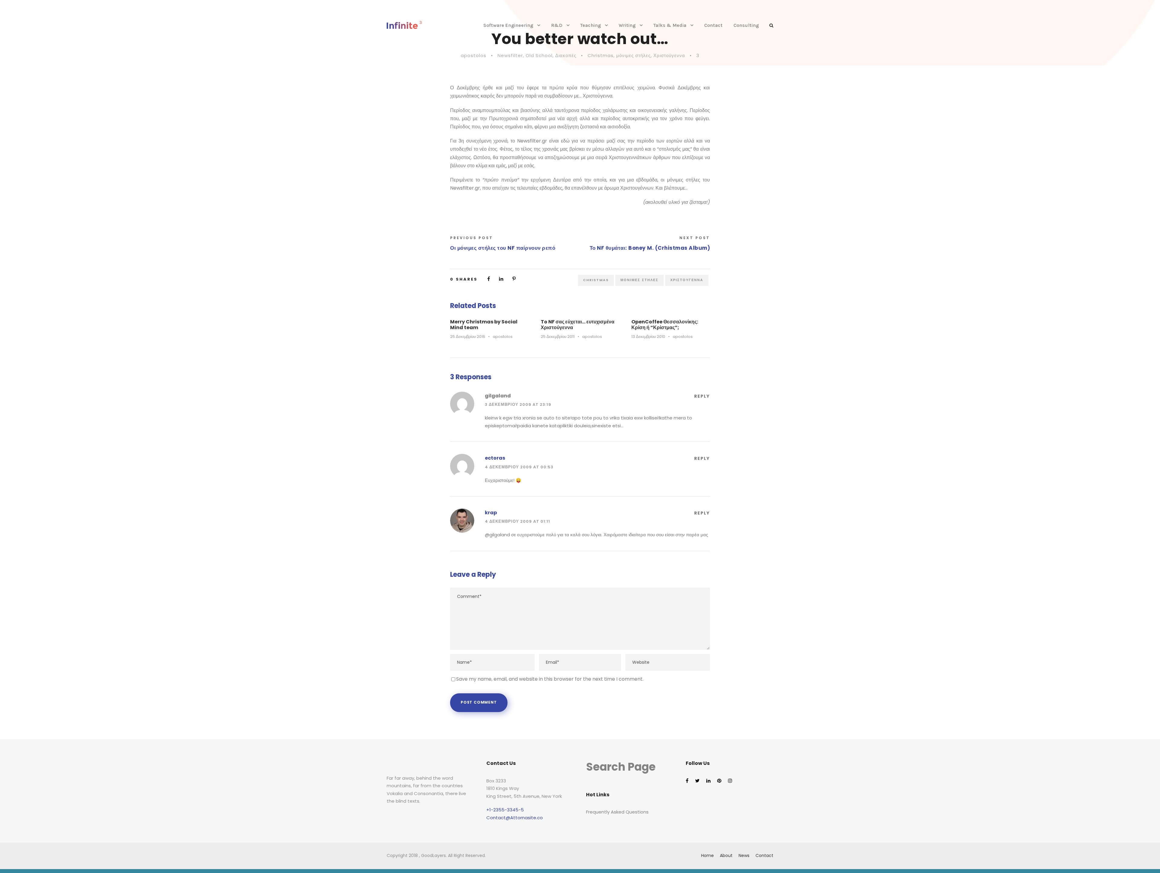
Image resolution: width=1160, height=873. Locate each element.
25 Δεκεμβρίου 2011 (558, 336)
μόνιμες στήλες (633, 55)
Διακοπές (565, 55)
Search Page (621, 767)
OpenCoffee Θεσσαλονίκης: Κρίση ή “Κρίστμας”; (664, 324)
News (744, 855)
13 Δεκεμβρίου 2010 (648, 336)
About (726, 855)
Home (707, 855)
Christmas (601, 55)
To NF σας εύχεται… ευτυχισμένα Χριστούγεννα (577, 324)
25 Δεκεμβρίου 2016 (467, 336)
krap (491, 512)
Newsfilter (510, 55)
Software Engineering (508, 25)
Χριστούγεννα (669, 55)
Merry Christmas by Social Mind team (483, 324)
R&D (556, 25)
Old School (539, 55)
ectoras (495, 457)
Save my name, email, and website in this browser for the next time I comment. (549, 679)
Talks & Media (669, 25)
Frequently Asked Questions (617, 812)
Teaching (590, 25)
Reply (702, 396)
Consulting (746, 25)
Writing (627, 25)
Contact (713, 25)
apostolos (473, 55)
